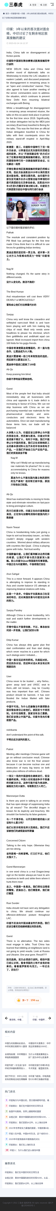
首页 (7, 14)
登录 (34, 5)
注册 (45, 5)
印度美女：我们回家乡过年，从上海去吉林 (28, 1122)
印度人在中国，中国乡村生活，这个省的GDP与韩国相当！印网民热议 (30, 1133)
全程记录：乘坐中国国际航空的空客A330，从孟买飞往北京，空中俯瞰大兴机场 (30, 1117)
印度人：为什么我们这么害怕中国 (25, 1150)
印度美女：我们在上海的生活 (22, 1145)
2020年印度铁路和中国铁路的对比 (24, 1139)
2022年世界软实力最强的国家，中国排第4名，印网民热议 (30, 1128)
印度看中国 (15, 14)
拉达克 (29, 150)
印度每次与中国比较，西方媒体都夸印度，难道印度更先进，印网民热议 (30, 1100)
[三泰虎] (13, 5)
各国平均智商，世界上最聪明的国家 (25, 1111)
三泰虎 (16, 988)
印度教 (41, 511)
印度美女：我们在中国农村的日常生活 (26, 1106)
